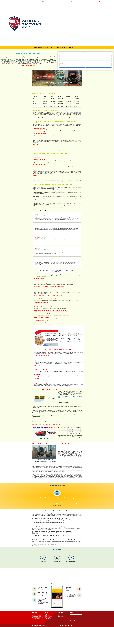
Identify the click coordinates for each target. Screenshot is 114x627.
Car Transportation (47, 613)
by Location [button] (51, 47)
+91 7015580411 (72, 613)
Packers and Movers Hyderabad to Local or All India (41, 609)
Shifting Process (60, 613)
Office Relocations (47, 615)
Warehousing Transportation (49, 618)
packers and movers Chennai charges (67, 437)
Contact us (72, 47)
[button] (33, 87)
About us (66, 47)
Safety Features (60, 614)
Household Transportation (49, 616)
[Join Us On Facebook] (68, 625)
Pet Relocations (47, 617)
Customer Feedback (60, 616)
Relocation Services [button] (43, 47)
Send (85, 67)
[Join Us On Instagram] (70, 625)
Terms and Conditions (61, 625)
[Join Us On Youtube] (71, 625)
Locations (59, 615)
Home (36, 47)
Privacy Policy (66, 625)
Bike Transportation (48, 614)
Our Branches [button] (59, 47)
